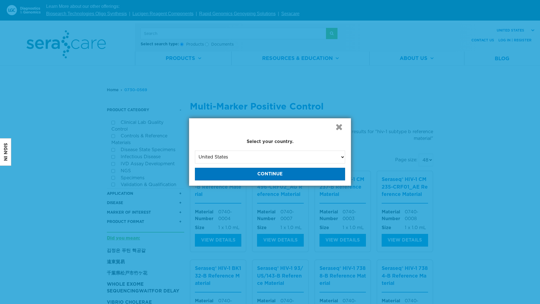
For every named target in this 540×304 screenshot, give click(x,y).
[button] (338, 126)
